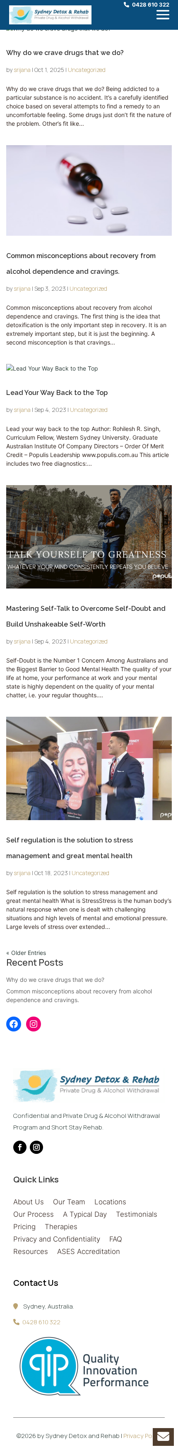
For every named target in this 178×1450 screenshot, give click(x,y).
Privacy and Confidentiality (56, 1239)
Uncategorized (87, 70)
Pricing (24, 1227)
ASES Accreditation (88, 1252)
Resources (30, 1252)
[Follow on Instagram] (36, 1147)
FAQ (115, 1239)
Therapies (61, 1227)
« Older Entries (26, 952)
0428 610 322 (150, 4)
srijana (22, 70)
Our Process (33, 1214)
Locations (110, 1202)
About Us (28, 1202)
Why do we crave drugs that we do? (65, 53)
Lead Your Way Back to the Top (57, 393)
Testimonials (136, 1214)
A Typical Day (85, 1214)
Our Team (69, 1202)
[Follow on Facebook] (19, 1147)
